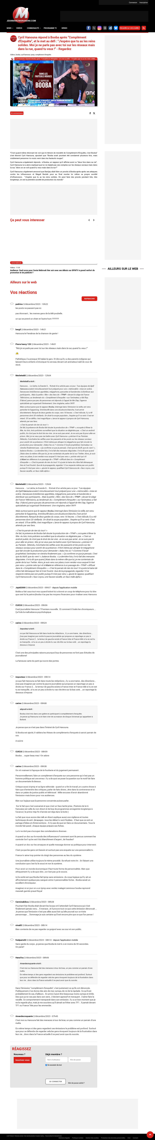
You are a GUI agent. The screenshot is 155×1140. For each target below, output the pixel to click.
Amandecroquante (24, 1016)
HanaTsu (20, 957)
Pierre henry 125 (23, 344)
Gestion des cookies (92, 1138)
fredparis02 (21, 940)
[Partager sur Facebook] (90, 112)
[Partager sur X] (94, 112)
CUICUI (19, 605)
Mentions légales (64, 1138)
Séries (64, 28)
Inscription (144, 2)
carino (18, 622)
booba (18, 55)
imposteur (20, 676)
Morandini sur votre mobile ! (130, 28)
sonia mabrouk (16, 263)
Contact (135, 1138)
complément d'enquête (43, 55)
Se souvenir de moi (54, 1065)
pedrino (19, 304)
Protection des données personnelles (113, 1138)
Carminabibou (22, 901)
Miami (23, 459)
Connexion (133, 2)
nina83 (19, 925)
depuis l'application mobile (64, 587)
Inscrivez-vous (23, 1060)
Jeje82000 (21, 587)
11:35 (18, 267)
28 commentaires (17, 113)
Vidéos (19, 28)
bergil (18, 329)
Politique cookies (77, 1138)
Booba (51, 407)
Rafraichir (89, 298)
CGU (129, 1138)
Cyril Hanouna (24, 491)
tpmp (33, 55)
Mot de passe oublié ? (76, 1083)
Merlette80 (21, 375)
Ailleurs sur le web (123, 268)
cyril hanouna (25, 55)
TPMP (63, 394)
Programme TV (50, 28)
